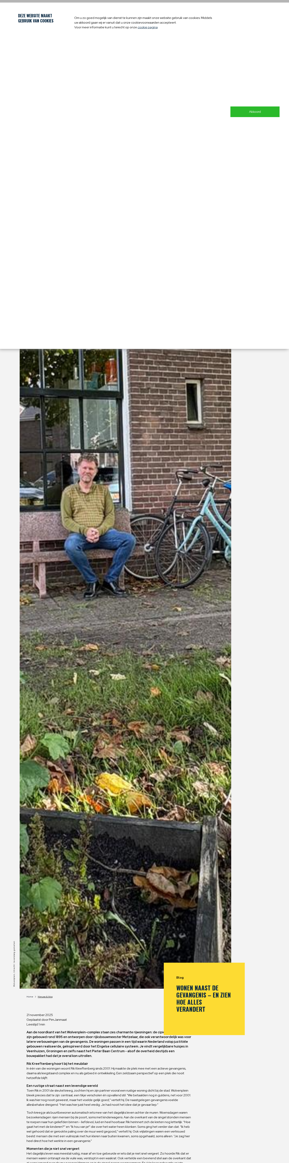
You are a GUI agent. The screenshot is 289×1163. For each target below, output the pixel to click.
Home (30, 996)
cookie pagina (148, 27)
